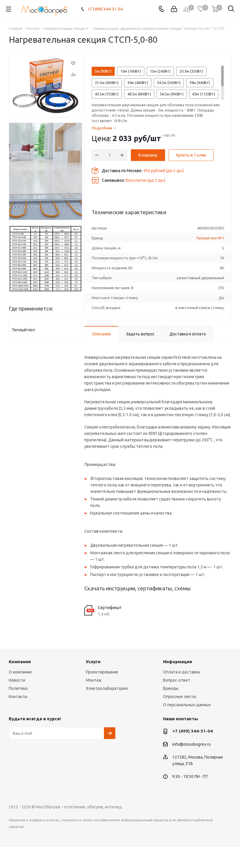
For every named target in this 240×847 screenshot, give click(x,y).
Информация (177, 661)
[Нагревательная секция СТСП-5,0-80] (45, 86)
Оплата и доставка (181, 672)
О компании (20, 672)
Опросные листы (179, 696)
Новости (17, 680)
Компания (20, 661)
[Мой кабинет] (174, 9)
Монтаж (94, 680)
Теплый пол (23, 330)
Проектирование (102, 672)
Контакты (18, 696)
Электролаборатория (107, 688)
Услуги (93, 661)
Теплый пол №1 (210, 238)
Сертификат (110, 607)
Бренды (171, 688)
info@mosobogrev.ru (191, 744)
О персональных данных (187, 704)
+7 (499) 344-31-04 (105, 9)
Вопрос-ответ (176, 680)
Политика (18, 688)
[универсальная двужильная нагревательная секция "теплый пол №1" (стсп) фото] (45, 171)
